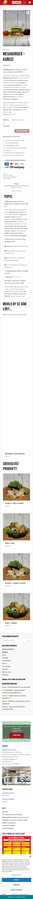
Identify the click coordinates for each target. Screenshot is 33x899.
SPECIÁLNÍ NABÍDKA (8, 649)
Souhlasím (16, 735)
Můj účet (5, 812)
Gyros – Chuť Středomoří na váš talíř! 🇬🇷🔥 (16, 687)
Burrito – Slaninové (11, 623)
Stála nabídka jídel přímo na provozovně (15, 817)
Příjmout (16, 880)
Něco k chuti (6, 672)
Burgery (6, 50)
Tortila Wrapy (6, 661)
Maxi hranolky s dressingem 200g (15, 454)
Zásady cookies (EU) (9, 823)
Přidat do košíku (22, 131)
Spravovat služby (16, 874)
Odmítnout (16, 885)
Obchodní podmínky (8, 825)
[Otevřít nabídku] (24, 2)
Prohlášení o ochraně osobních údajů (14, 820)
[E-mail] (19, 2)
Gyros (4, 655)
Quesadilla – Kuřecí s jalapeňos (14, 503)
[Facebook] (13, 2)
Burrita (4, 663)
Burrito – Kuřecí (10, 543)
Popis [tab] (16, 184)
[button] (30, 856)
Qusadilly (5, 658)
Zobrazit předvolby (16, 890)
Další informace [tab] (16, 187)
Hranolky (5, 669)
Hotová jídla (6, 666)
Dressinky (5, 675)
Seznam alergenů (8, 828)
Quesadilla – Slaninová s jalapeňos (15, 583)
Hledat (29, 641)
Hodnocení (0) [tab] (16, 191)
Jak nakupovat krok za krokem (12, 814)
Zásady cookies (16, 730)
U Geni (8, 178)
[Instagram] (16, 2)
